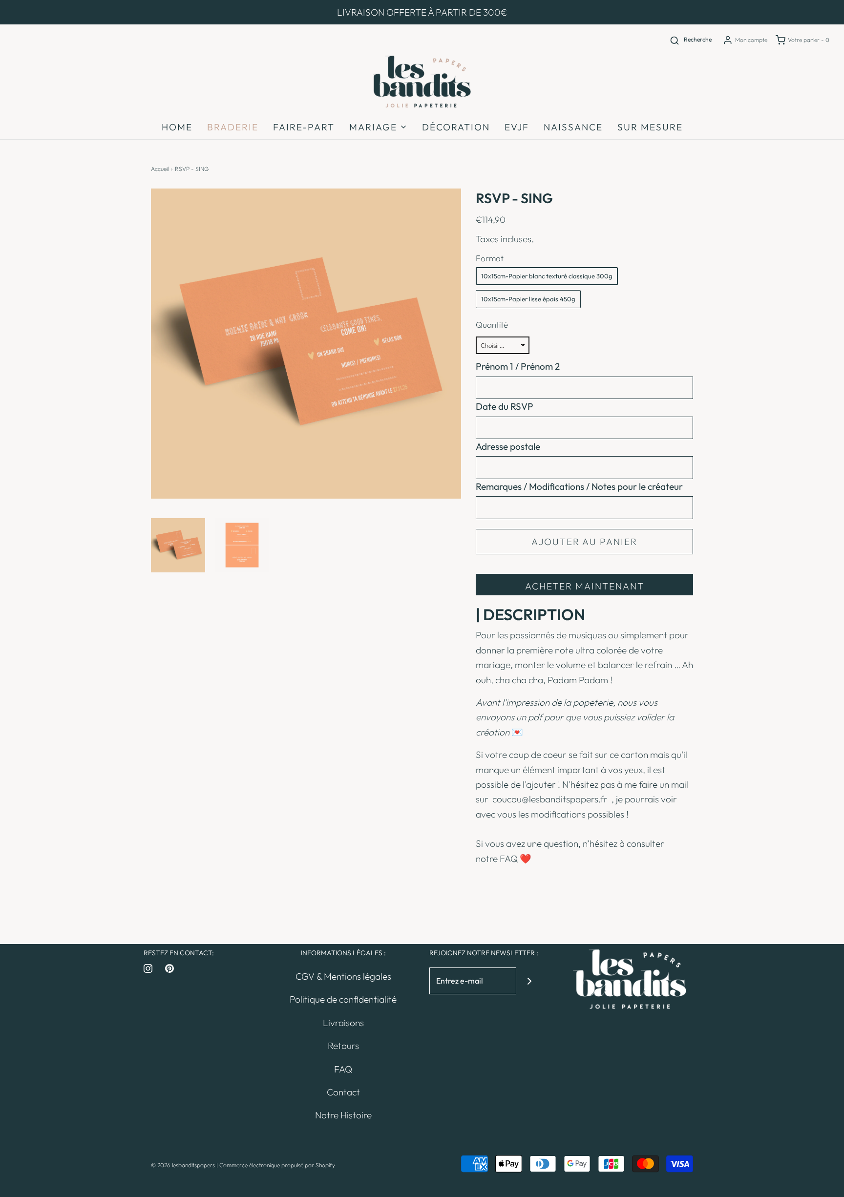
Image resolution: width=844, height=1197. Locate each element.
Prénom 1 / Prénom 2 (518, 366)
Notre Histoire (343, 1115)
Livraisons (343, 1023)
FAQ (509, 858)
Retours (343, 1045)
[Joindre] (529, 980)
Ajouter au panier (584, 541)
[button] (178, 545)
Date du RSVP (504, 406)
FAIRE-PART (304, 127)
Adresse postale (508, 446)
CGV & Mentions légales (343, 976)
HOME (177, 127)
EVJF (517, 127)
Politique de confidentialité (343, 999)
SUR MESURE (650, 127)
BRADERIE (232, 127)
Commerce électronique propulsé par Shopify (277, 1165)
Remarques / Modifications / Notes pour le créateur (579, 486)
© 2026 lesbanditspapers (183, 1165)
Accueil (160, 168)
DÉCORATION (456, 127)
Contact (343, 1092)
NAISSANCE (573, 127)
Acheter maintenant (584, 586)
